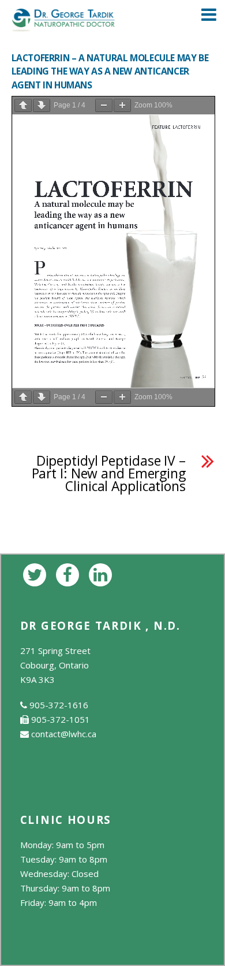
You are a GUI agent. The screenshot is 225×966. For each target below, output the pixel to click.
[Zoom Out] (103, 105)
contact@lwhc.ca (63, 734)
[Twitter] (36, 573)
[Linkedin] (102, 573)
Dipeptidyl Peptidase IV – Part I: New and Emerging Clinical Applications (109, 474)
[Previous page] (23, 105)
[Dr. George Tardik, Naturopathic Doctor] (63, 25)
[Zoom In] (122, 105)
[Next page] (41, 105)
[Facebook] (69, 573)
